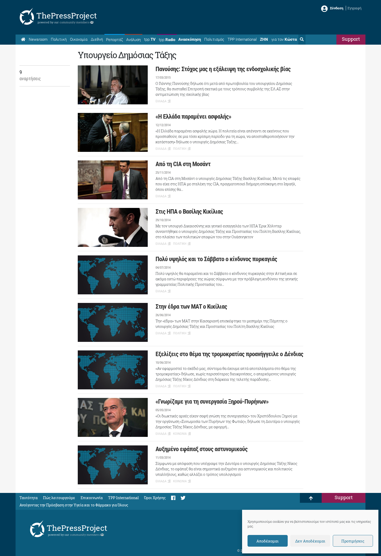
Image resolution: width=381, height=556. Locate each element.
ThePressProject (66, 15)
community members (75, 22)
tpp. (150, 39)
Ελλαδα (161, 101)
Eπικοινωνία (92, 497)
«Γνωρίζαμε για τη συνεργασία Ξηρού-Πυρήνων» (212, 401)
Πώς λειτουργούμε (59, 497)
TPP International (242, 39)
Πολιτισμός (214, 39)
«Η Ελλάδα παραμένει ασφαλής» (193, 116)
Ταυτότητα (28, 497)
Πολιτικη (179, 149)
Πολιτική (59, 39)
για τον (284, 39)
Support (351, 39)
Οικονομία (78, 39)
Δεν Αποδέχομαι (310, 541)
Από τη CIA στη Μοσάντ (183, 164)
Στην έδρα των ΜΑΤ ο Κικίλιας (191, 306)
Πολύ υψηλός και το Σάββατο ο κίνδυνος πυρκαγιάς (216, 259)
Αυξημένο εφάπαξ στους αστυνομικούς (202, 449)
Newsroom (38, 39)
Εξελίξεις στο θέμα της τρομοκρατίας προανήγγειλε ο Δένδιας (229, 354)
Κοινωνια (180, 434)
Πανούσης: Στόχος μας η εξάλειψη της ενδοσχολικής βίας (223, 69)
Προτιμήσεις (352, 541)
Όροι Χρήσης (155, 497)
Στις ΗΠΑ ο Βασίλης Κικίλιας (189, 211)
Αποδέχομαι (267, 541)
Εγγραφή (355, 8)
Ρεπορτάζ (114, 39)
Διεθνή (97, 39)
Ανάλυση (133, 39)
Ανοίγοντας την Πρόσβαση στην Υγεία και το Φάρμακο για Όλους (73, 505)
